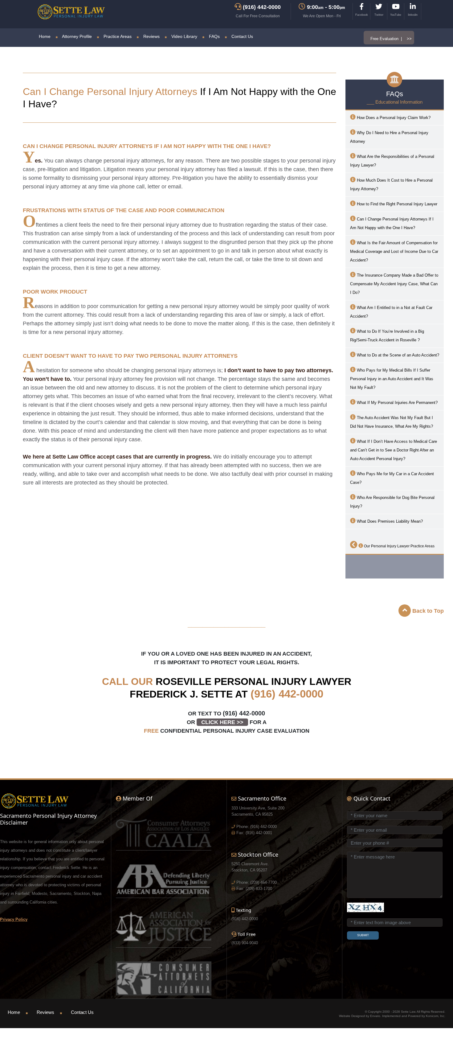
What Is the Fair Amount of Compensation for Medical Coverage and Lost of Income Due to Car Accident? (394, 251)
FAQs (214, 36)
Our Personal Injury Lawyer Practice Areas (399, 546)
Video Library (183, 36)
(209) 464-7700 (263, 882)
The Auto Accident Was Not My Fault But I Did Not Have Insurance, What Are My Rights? (391, 422)
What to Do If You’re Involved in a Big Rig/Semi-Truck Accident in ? (387, 335)
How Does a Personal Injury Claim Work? (393, 117)
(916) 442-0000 (287, 694)
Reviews (151, 36)
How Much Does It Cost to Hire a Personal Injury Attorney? (391, 184)
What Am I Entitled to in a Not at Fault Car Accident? (391, 312)
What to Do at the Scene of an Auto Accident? (397, 355)
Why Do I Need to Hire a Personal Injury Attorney (389, 137)
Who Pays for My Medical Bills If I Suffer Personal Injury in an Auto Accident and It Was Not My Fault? (391, 379)
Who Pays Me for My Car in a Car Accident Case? (392, 478)
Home (45, 36)
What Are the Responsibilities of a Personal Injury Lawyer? (392, 160)
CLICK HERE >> (222, 722)
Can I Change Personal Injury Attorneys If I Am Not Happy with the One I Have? (392, 223)
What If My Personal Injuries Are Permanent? (397, 402)
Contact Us (241, 36)
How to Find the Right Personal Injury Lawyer (396, 204)
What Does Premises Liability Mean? (389, 521)
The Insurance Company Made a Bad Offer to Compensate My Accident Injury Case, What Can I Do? (394, 284)
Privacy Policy (13, 919)
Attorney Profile (76, 36)
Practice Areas (117, 36)
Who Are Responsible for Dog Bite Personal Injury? (392, 502)
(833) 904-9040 (244, 943)
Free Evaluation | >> (391, 38)
